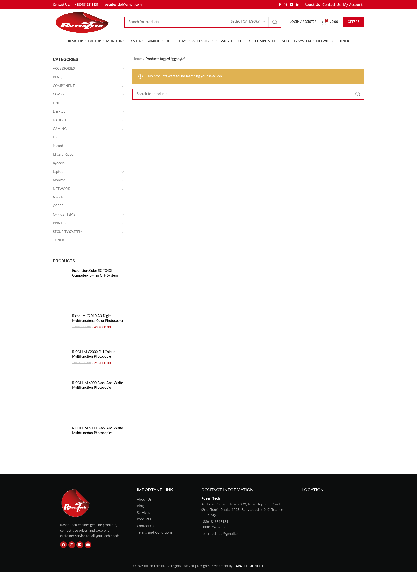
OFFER (58, 206)
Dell (56, 103)
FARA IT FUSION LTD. (249, 566)
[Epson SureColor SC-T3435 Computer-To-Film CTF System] (61, 287)
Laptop (58, 172)
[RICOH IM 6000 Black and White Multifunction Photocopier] (61, 400)
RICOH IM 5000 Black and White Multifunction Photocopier (97, 431)
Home (137, 59)
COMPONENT (64, 86)
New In (58, 197)
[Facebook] (63, 544)
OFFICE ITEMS (64, 214)
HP (55, 137)
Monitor (59, 180)
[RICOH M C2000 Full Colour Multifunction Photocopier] (61, 362)
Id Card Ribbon (64, 154)
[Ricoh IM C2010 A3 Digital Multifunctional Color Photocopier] (61, 328)
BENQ (57, 77)
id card (58, 146)
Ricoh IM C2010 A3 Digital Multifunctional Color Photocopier (97, 318)
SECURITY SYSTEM (67, 232)
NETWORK (61, 189)
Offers (353, 22)
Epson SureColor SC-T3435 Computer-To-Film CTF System (95, 273)
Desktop (59, 111)
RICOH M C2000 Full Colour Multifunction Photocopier (93, 354)
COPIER (59, 94)
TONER (58, 240)
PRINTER (60, 223)
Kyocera (59, 163)
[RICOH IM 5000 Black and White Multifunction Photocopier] (61, 445)
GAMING (60, 129)
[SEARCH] (275, 22)
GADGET (59, 120)
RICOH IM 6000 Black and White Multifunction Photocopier (97, 385)
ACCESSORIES (64, 68)
